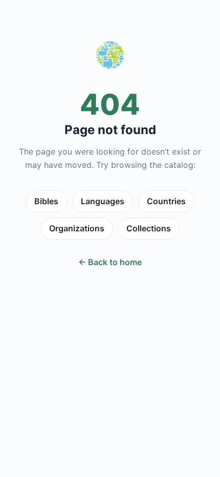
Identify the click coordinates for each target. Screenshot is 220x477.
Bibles (46, 201)
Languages (102, 201)
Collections (148, 228)
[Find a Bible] (110, 57)
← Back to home (110, 262)
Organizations (76, 228)
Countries (166, 201)
